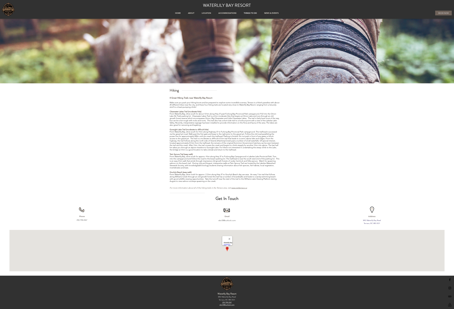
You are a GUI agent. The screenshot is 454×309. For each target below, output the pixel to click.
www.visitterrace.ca (239, 188)
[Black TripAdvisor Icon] (450, 296)
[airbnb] (450, 305)
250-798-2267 (82, 220)
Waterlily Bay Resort (227, 293)
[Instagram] (450, 288)
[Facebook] (450, 279)
